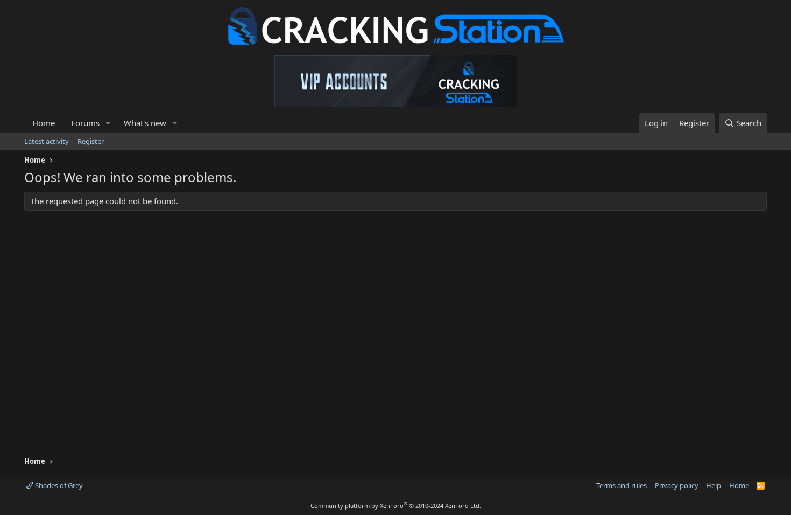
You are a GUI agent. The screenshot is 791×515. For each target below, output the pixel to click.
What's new (145, 122)
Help (713, 485)
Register (90, 141)
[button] (108, 123)
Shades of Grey (58, 485)
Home (43, 122)
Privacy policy (676, 485)
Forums (85, 122)
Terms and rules (621, 485)
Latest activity (46, 141)
